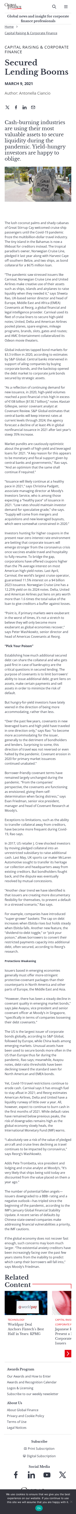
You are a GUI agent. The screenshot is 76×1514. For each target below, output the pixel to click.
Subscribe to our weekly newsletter (32, 1394)
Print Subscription (41, 1448)
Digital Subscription (41, 1456)
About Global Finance (22, 1410)
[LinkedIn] (26, 107)
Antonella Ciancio (34, 93)
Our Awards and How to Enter (29, 1376)
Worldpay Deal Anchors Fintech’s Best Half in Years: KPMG (26, 1329)
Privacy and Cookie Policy (25, 1416)
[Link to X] (62, 1474)
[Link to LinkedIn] (31, 1474)
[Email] (34, 108)
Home (9, 26)
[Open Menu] (66, 6)
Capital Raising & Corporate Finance (31, 33)
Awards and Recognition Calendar (32, 1382)
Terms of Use (17, 1422)
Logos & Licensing (20, 1388)
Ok (39, 1508)
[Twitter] (9, 107)
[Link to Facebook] (15, 1474)
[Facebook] (17, 107)
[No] (71, 1502)
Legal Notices (17, 1427)
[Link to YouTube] (46, 1474)
